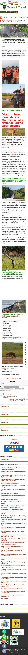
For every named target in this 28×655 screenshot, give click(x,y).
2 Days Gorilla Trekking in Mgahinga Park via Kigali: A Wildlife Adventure (13, 476)
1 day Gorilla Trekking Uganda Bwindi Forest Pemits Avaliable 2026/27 (13, 468)
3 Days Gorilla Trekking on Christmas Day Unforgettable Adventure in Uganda (12, 506)
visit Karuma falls (6, 390)
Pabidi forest (14, 152)
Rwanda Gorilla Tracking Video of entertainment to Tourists (10, 395)
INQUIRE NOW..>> (14, 378)
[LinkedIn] (14, 653)
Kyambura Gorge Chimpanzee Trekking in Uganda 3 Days (17, 399)
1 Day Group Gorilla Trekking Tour (10, 483)
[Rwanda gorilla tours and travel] (9, 12)
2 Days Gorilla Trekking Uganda (9, 493)
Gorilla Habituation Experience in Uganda (12, 509)
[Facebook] (11, 653)
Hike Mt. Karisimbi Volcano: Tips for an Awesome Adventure (11, 551)
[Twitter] (13, 653)
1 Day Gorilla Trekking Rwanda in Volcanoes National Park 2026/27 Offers (13, 480)
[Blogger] (17, 653)
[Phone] (4, 631)
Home (3, 20)
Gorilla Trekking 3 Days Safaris (9, 499)
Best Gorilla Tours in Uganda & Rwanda (12, 588)
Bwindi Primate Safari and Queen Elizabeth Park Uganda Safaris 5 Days (12, 543)
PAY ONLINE (4, 598)
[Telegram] (4, 646)
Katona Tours (5, 368)
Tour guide (7, 142)
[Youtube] (16, 653)
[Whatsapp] (4, 636)
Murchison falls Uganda (7, 388)
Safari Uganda (19, 388)
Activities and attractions (11, 316)
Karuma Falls (21, 55)
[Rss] (10, 653)
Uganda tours (16, 45)
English (16, 2)
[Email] (4, 641)
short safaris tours (11, 20)
